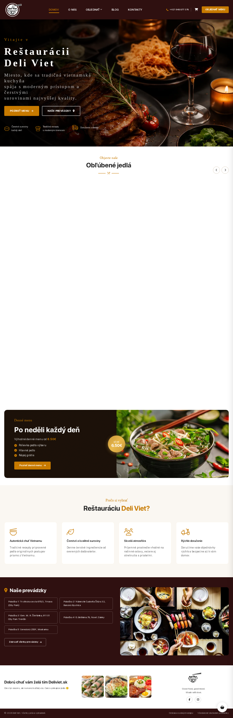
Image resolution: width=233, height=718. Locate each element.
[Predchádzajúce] (216, 170)
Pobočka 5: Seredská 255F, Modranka (28, 629)
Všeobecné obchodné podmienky (213, 713)
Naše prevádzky (59, 110)
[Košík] (196, 10)
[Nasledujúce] (225, 170)
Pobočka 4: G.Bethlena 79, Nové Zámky (83, 617)
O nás (72, 9)
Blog (115, 9)
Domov (54, 9)
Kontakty (135, 9)
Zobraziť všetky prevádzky (23, 642)
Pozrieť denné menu (30, 465)
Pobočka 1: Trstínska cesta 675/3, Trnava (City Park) (30, 603)
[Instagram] (198, 699)
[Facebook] (189, 699)
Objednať (93, 9)
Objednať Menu (215, 9)
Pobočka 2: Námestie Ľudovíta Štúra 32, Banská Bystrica (84, 603)
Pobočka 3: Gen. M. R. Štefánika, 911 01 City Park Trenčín (29, 617)
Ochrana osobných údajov (181, 713)
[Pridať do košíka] (225, 395)
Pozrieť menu (19, 110)
